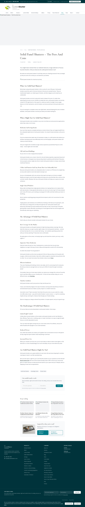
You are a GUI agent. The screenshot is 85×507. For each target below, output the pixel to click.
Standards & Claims (48, 452)
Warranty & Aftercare (48, 472)
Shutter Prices (27, 472)
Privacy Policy (71, 500)
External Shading (34, 12)
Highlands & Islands (48, 468)
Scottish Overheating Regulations (30, 470)
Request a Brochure (41, 432)
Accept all (77, 503)
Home (7, 12)
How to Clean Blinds (48, 477)
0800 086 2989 (9, 456)
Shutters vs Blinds (27, 465)
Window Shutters (27, 448)
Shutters (18, 12)
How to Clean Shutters (48, 474)
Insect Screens (27, 459)
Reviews (45, 450)
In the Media (46, 459)
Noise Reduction (55, 12)
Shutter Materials (27, 461)
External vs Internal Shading (29, 468)
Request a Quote (56, 1)
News (67, 12)
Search (50, 1)
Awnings (25, 456)
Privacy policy (43, 388)
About (71, 12)
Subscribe (59, 385)
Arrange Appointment (64, 1)
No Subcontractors (48, 470)
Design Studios (47, 463)
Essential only (69, 503)
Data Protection (65, 500)
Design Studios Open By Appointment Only (28, 1)
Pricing (48, 12)
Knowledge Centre (34, 371)
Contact (77, 12)
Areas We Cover (47, 465)
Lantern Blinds (26, 12)
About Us (46, 448)
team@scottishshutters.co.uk (11, 458)
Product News (43, 371)
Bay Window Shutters (28, 463)
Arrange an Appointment (54, 432)
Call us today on (12, 1)
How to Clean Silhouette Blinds (50, 479)
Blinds (11, 12)
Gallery (42, 12)
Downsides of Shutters (28, 474)
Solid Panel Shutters (25, 371)
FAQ (45, 481)
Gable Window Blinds (28, 454)
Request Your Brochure (75, 1)
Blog (62, 12)
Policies (45, 483)
